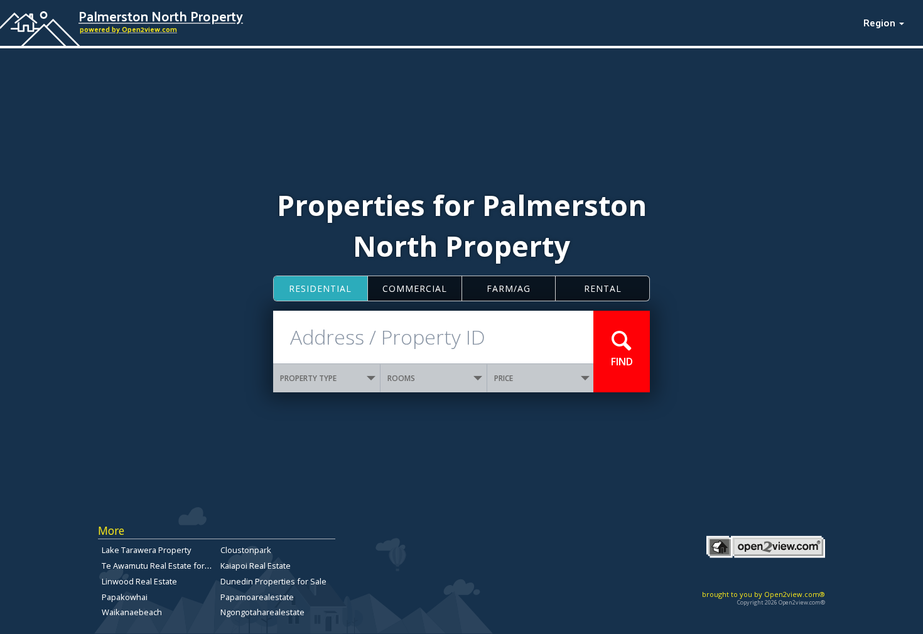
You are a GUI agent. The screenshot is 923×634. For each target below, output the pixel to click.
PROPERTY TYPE (308, 378)
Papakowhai (125, 597)
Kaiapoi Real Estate (255, 565)
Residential (320, 288)
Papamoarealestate (257, 597)
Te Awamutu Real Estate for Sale (162, 565)
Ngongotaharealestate (262, 612)
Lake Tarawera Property (146, 550)
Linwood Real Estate (139, 581)
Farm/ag (509, 288)
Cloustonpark (245, 550)
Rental (603, 288)
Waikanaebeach (132, 612)
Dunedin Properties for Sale (273, 581)
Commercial (414, 288)
